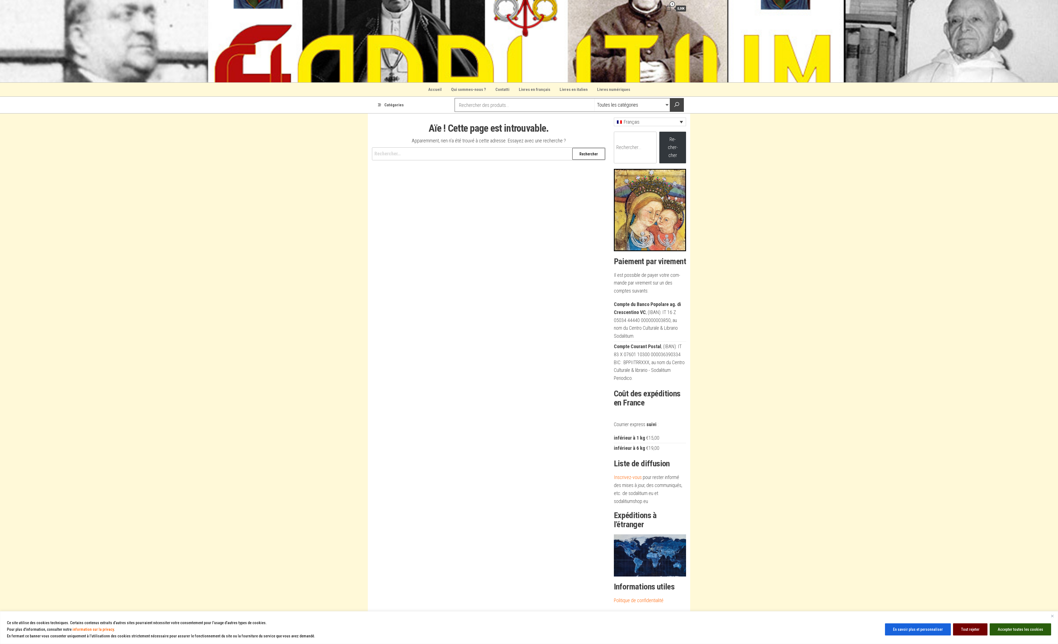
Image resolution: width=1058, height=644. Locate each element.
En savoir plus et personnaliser (918, 629)
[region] (529, 627)
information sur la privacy (93, 629)
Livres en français (534, 89)
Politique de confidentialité (638, 600)
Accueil (435, 89)
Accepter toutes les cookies (1020, 629)
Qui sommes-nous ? (468, 89)
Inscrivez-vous (628, 477)
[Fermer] (1052, 616)
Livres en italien (574, 89)
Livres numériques (613, 89)
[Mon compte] (658, 8)
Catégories (394, 104)
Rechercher (673, 147)
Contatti (502, 89)
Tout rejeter (970, 629)
